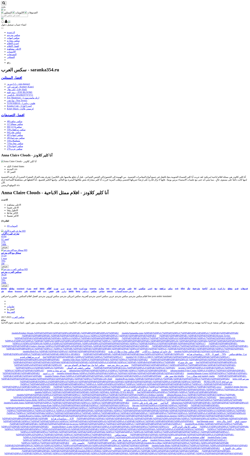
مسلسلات (13, 140)
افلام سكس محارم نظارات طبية (123, 351)
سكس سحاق (15, 124)
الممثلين (11, 57)
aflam (10, 291)
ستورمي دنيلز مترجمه (117, 365)
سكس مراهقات (16, 129)
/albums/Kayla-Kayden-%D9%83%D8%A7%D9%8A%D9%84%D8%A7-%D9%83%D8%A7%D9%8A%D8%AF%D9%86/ (184, 400)
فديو (236, 288)
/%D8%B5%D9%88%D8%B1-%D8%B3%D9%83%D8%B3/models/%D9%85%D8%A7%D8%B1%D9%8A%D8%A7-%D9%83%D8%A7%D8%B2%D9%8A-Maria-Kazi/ (113, 406)
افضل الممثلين (11, 78)
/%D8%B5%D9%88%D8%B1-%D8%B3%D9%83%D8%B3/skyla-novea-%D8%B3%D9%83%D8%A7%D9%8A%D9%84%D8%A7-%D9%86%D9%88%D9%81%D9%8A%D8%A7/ (96, 424)
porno (4, 288)
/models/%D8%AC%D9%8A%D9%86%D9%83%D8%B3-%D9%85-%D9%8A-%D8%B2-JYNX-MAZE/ (84, 392)
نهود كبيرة (83, 288)
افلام (49, 288)
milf (39, 291)
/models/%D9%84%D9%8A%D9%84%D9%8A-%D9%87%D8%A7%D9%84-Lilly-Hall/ (202, 389)
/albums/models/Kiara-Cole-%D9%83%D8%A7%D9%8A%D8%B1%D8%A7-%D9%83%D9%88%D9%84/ (61, 448)
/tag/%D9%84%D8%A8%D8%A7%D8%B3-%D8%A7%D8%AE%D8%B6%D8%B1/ (177, 392)
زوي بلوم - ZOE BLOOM (19, 92)
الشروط (11, 312)
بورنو (69, 288)
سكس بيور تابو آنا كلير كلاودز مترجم (141, 389)
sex (107, 288)
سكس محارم (13, 40)
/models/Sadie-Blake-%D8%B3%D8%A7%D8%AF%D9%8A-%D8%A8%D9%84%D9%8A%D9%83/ (200, 445)
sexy (44, 291)
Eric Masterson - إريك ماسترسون (23, 98)
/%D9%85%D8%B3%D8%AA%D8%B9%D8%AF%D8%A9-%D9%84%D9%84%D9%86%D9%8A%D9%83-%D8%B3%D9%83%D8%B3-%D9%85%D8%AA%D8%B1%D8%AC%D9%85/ (110, 381)
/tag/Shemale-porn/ (205, 421)
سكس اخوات (15, 146)
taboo (114, 288)
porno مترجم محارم (56, 370)
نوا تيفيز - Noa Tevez (17, 100)
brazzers (18, 291)
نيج (156, 288)
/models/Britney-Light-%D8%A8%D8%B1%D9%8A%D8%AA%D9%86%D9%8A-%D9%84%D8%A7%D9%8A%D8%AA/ (110, 426)
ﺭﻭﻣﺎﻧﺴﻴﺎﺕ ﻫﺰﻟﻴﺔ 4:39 (62, 418)
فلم (2, 291)
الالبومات (11, 51)
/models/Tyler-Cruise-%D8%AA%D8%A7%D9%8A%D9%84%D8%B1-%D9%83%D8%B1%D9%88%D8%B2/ (167, 448)
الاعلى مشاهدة (14, 49)
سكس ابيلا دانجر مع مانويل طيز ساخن (129, 440)
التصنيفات (11, 54)
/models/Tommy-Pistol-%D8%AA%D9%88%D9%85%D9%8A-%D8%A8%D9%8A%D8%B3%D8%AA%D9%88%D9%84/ (103, 376)
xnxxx (110, 291)
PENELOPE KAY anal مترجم (218, 381)
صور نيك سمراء (185, 362)
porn (71, 291)
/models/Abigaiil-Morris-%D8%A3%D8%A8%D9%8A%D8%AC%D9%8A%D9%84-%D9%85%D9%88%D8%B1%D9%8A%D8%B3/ (120, 373)
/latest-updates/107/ (228, 397)
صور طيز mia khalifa (174, 376)
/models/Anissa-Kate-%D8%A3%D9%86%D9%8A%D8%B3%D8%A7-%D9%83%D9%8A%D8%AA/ (81, 405)
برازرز (64, 291)
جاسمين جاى (78, 443)
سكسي (142, 288)
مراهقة (163, 288)
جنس (51, 291)
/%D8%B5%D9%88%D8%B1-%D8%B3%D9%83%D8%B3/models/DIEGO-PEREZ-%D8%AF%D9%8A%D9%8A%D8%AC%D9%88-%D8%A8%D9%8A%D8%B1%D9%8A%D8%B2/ (110, 451)
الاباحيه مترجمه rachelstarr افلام (189, 437)
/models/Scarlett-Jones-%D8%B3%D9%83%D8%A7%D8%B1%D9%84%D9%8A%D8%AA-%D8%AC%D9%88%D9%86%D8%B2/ (66, 403)
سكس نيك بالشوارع (232, 448)
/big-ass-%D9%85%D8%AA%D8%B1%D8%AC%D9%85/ (160, 405)
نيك (188, 288)
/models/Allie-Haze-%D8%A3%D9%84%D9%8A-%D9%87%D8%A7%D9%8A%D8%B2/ (105, 359)
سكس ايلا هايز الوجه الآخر (184, 426)
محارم (101, 288)
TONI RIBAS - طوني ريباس (21, 103)
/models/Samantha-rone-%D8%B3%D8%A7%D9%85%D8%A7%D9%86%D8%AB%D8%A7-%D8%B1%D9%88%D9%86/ (180, 333)
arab (176, 289)
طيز (57, 291)
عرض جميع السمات (124, 291)
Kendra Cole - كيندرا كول (19, 106)
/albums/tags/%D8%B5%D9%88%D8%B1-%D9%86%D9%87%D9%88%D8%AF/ (210, 403)
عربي (63, 289)
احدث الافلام (13, 43)
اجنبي (150, 288)
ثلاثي (26, 291)
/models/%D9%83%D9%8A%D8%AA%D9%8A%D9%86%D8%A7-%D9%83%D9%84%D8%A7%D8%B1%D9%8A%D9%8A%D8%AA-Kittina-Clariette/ (90, 395)
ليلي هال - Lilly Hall (17, 89)
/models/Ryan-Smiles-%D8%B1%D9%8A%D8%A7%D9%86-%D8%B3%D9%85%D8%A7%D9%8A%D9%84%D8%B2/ (172, 379)
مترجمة (196, 288)
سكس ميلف (14, 121)
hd (135, 288)
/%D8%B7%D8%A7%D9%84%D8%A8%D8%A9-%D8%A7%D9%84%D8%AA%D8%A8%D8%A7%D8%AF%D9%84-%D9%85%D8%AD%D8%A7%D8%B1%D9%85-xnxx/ (137, 387)
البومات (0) (12, 226)
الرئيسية (11, 32)
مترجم (4, 247)
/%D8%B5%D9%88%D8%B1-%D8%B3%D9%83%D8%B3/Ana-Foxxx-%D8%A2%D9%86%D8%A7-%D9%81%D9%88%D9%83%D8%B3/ (89, 335)
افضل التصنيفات (12, 115)
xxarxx (93, 288)
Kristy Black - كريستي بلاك (20, 109)
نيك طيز (213, 289)
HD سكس (14, 127)
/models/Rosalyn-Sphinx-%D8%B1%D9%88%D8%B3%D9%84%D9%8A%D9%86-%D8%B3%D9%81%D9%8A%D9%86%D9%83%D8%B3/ (85, 416)
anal (35, 288)
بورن (56, 288)
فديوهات (244, 288)
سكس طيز (14, 132)
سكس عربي (14, 149)
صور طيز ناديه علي (148, 403)
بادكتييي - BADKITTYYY (20, 95)
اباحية (204, 288)
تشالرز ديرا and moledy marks (201, 376)
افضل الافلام (13, 46)
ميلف (170, 288)
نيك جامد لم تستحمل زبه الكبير (156, 351)
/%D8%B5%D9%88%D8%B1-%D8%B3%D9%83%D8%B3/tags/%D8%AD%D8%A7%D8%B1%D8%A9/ (133, 354)
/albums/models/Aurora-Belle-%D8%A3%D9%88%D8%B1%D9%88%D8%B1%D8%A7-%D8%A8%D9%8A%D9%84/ (66, 400)
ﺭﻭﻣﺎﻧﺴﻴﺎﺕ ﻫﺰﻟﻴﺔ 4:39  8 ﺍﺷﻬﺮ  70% (206, 354)
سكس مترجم (13, 35)
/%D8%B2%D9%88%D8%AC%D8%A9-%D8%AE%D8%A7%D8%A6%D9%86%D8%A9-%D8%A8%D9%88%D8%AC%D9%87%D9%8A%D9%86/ (77, 445)
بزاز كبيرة (221, 288)
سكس (94, 291)
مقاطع (11, 288)
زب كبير (85, 291)
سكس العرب (18, 317)
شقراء (29, 289)
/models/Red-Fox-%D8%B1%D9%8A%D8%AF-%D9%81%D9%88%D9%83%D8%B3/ (64, 351)
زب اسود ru (48, 373)
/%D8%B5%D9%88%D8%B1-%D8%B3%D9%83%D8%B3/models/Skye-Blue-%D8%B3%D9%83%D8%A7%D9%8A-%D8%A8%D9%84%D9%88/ (158, 443)
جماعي (102, 291)
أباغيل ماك (227, 421)
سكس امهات (13, 38)
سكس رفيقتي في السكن (79, 368)
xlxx (183, 288)
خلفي (129, 288)
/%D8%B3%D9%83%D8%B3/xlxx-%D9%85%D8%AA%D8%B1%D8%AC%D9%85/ (134, 368)
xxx (75, 288)
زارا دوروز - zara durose (18, 84)
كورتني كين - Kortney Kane (20, 86)
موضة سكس (121, 434)
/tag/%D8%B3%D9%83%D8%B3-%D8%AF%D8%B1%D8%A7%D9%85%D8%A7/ (83, 357)
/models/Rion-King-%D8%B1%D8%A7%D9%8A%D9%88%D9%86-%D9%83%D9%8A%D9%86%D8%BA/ (192, 408)
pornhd (33, 291)
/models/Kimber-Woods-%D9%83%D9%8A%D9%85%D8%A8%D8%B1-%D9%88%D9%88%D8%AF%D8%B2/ (65, 333)
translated (20, 289)
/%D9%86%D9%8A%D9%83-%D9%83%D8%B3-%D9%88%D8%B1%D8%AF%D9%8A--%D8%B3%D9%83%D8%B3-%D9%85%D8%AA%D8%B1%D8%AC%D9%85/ (134, 397)
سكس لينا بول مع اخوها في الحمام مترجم (84, 365)
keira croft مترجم (241, 379)
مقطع (230, 288)
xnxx (42, 288)
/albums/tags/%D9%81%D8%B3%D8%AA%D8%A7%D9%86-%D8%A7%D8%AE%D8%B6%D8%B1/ (118, 370)
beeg (78, 291)
